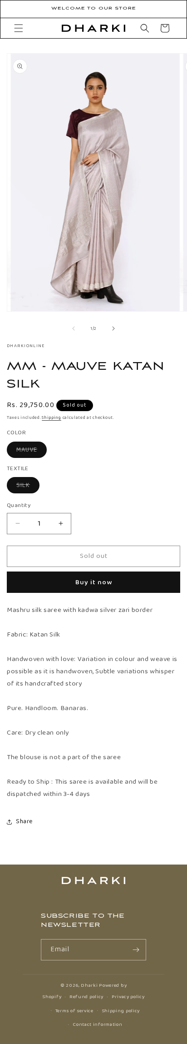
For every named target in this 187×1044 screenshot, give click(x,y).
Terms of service (74, 1011)
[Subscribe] (136, 949)
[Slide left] (74, 328)
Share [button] (24, 821)
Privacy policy (128, 997)
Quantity (18, 505)
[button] (19, 28)
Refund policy (86, 997)
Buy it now (93, 582)
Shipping (51, 417)
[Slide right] (113, 328)
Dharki (89, 985)
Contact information (97, 1024)
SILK (27, 486)
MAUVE (31, 451)
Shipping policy (121, 1011)
